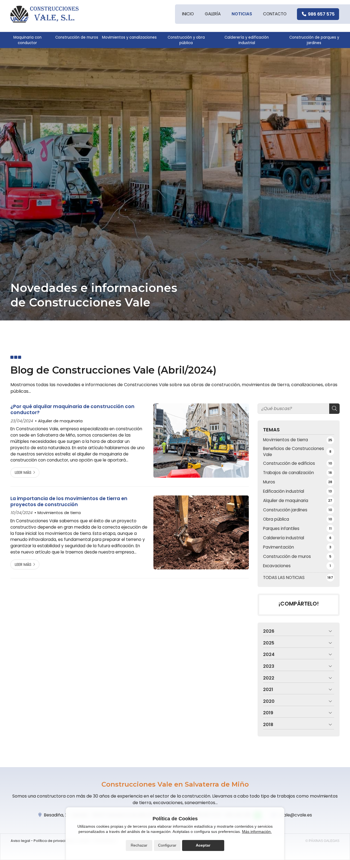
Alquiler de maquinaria (60, 421)
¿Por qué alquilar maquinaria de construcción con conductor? (72, 409)
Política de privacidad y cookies (62, 840)
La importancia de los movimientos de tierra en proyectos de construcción (68, 501)
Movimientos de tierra (59, 512)
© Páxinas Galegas (322, 841)
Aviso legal (20, 840)
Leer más (23, 472)
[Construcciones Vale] (44, 14)
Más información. (257, 831)
